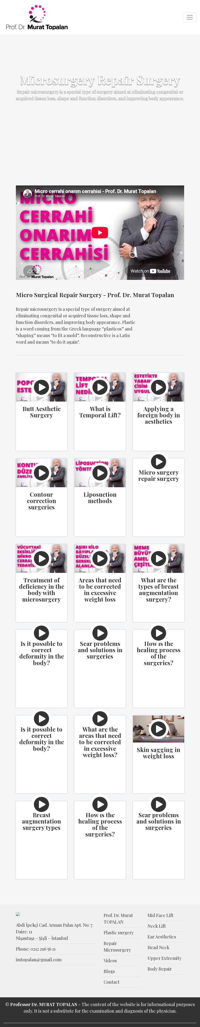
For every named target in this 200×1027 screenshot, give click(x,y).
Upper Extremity (164, 958)
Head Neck (158, 947)
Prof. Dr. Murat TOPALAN (118, 918)
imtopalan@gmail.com (38, 960)
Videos (110, 960)
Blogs (109, 971)
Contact (112, 982)
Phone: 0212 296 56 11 (36, 949)
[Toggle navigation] (190, 17)
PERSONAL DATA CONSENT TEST (100, 1017)
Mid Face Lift (160, 915)
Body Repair (160, 969)
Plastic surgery (119, 932)
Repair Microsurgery (117, 946)
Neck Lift (157, 926)
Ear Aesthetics (162, 937)
